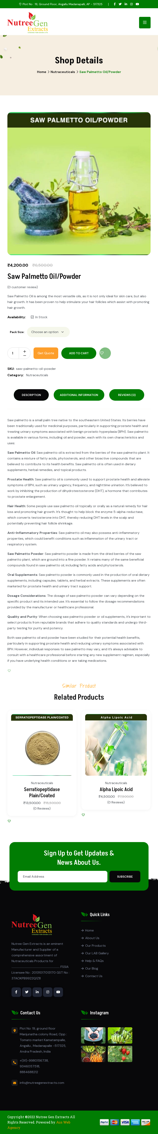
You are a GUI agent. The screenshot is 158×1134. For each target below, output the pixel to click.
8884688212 (29, 1072)
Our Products (95, 945)
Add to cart (79, 353)
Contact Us (93, 976)
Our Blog (91, 968)
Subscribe (125, 876)
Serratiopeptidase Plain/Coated (42, 792)
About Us (92, 938)
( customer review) (22, 287)
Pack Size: (17, 332)
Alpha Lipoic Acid (116, 789)
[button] (105, 353)
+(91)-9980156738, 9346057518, (34, 1063)
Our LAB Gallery (97, 953)
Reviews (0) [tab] (127, 395)
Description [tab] (31, 395)
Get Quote (46, 353)
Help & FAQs (94, 961)
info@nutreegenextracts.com (42, 1083)
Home (41, 72)
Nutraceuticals (63, 72)
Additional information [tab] (79, 395)
